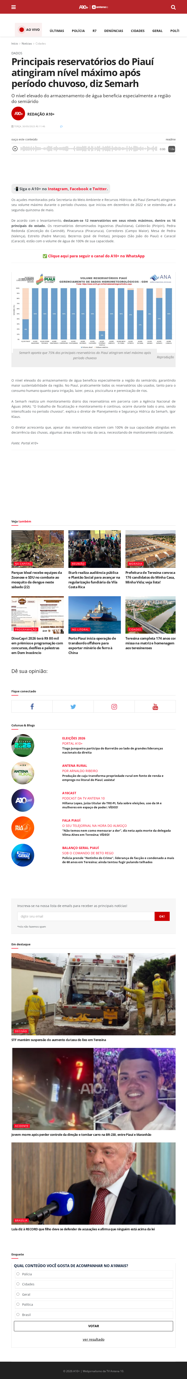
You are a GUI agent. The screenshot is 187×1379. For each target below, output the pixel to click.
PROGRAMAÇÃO (26, 629)
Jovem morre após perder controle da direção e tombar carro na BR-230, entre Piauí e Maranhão (81, 1134)
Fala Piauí (71, 820)
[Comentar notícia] (61, 126)
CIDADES (138, 31)
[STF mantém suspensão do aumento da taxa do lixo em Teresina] (93, 994)
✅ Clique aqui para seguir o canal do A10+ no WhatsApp (94, 255)
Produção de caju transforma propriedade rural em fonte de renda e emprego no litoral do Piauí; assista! (113, 778)
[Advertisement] (93, 169)
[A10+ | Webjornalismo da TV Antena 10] (93, 6)
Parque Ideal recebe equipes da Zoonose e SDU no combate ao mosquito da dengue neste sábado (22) (36, 579)
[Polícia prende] (22, 855)
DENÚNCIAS (113, 31)
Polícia (25, 1274)
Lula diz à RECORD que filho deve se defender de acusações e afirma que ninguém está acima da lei (83, 1229)
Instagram (57, 188)
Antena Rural (74, 765)
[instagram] (114, 706)
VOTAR (93, 1326)
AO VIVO (33, 29)
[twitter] (73, 706)
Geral (24, 1294)
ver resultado (93, 1339)
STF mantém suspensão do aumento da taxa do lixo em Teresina (58, 1040)
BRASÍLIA (21, 1220)
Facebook (79, 188)
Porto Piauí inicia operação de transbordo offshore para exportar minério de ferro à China (92, 645)
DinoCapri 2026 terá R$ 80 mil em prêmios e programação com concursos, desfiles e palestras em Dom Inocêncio (37, 645)
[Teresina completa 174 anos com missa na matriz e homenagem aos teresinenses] (151, 615)
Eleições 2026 (73, 738)
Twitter (100, 188)
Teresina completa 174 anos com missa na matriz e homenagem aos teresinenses (151, 643)
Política (26, 1304)
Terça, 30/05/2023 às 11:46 (29, 126)
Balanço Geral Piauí (80, 848)
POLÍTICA (177, 31)
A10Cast (69, 793)
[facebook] (32, 706)
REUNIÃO (78, 563)
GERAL (157, 31)
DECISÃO (21, 1031)
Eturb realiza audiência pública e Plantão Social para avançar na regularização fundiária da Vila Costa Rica (94, 579)
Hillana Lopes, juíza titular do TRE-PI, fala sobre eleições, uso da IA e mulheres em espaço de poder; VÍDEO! (112, 805)
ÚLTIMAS (57, 31)
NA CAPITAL (23, 563)
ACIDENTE (22, 1126)
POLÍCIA (78, 31)
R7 (94, 31)
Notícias (27, 43)
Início (14, 43)
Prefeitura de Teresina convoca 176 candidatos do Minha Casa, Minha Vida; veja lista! (150, 577)
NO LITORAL (80, 629)
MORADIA (135, 563)
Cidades (41, 43)
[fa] (155, 706)
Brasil (25, 1315)
